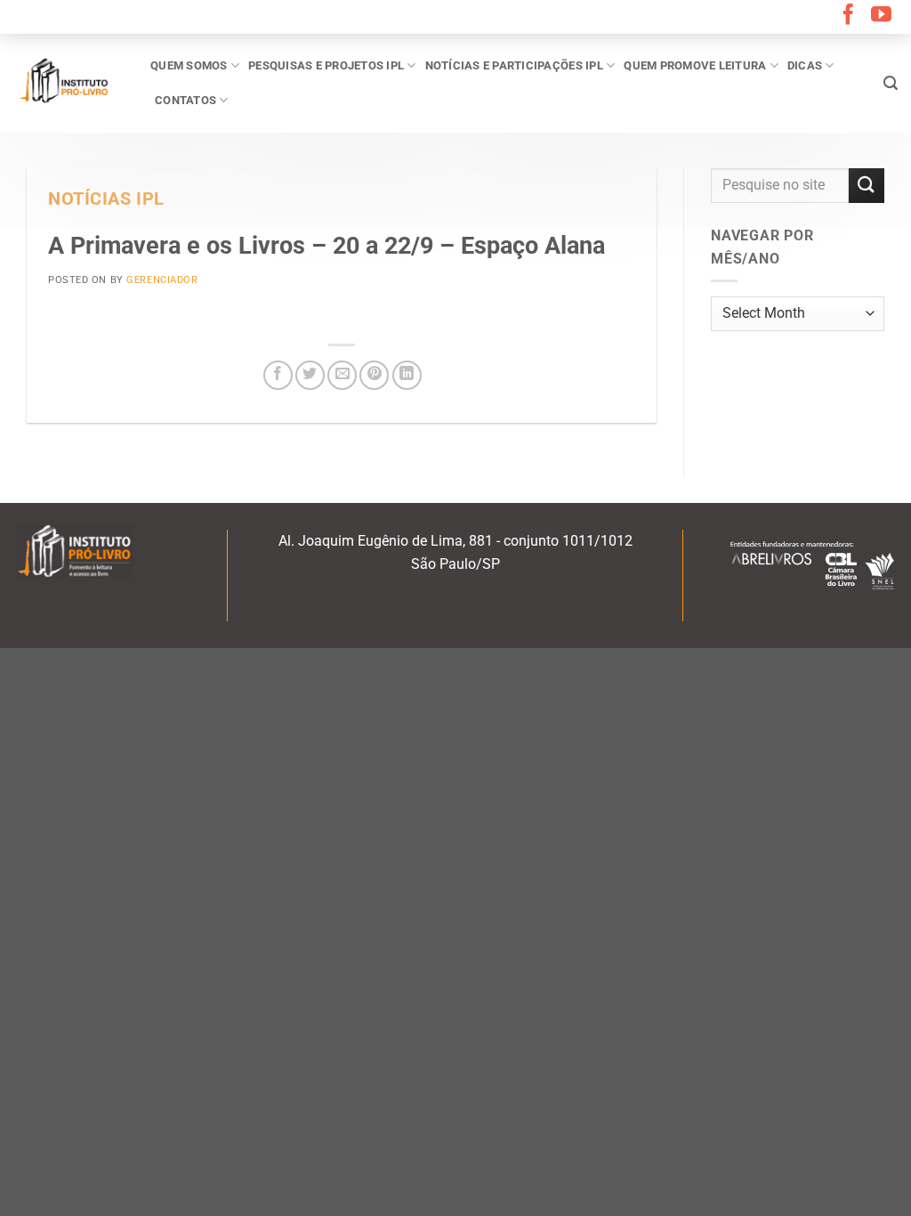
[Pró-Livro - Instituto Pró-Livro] (68, 83)
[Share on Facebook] (278, 375)
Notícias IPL (106, 199)
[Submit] (866, 185)
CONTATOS (185, 100)
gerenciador (162, 280)
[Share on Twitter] (310, 375)
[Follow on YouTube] (881, 16)
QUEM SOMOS (189, 65)
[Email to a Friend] (342, 375)
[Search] (890, 83)
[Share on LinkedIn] (407, 375)
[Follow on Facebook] (848, 16)
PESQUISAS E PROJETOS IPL (326, 65)
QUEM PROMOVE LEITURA (695, 65)
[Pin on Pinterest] (374, 375)
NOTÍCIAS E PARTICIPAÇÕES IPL (514, 65)
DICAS (804, 65)
